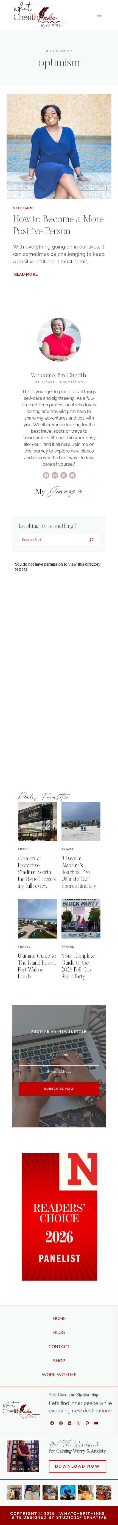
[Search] (91, 539)
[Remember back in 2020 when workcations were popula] (67, 1492)
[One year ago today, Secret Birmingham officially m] (103, 1492)
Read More (26, 274)
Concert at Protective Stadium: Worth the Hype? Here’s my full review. (37, 872)
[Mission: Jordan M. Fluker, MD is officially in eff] (14, 1492)
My (55, 492)
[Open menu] (99, 15)
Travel (24, 849)
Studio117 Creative (81, 1517)
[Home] (47, 51)
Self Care (23, 208)
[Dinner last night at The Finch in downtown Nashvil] (85, 1492)
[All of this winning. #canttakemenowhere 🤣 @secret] (32, 1492)
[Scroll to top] (111, 1513)
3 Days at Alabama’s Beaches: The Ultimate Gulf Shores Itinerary (78, 872)
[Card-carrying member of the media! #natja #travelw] (50, 1492)
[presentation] (59, 146)
